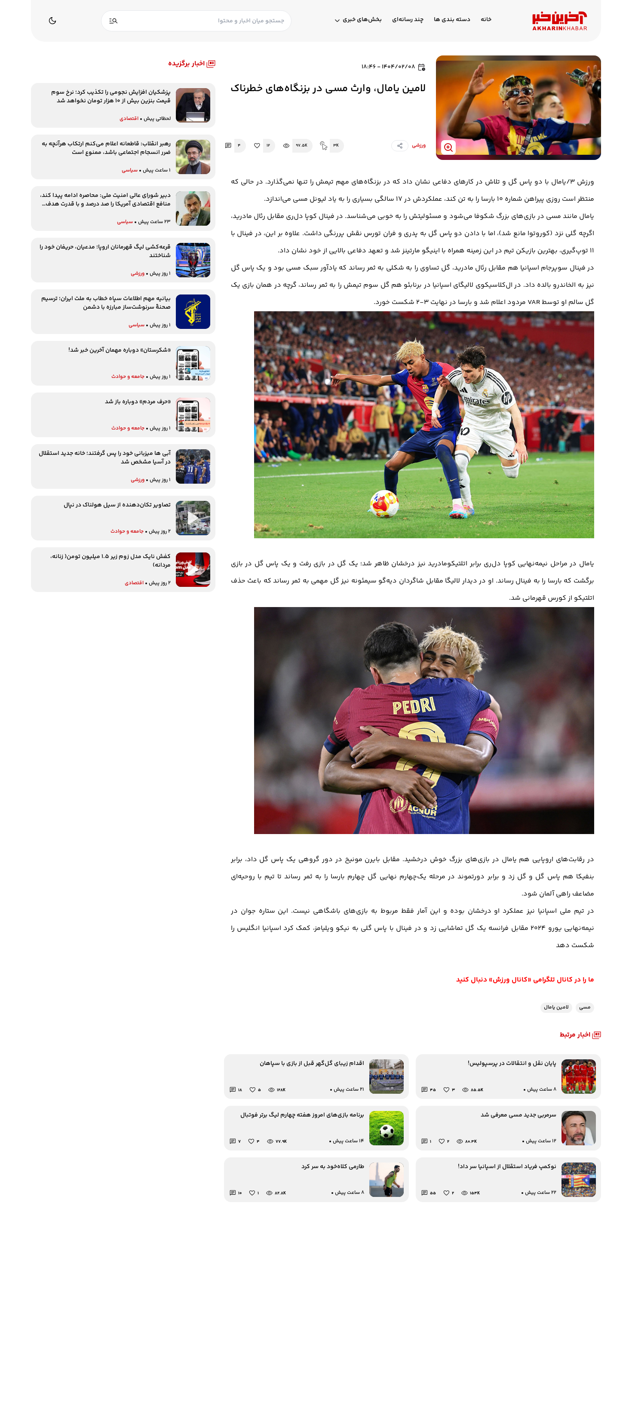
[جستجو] (113, 20)
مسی (585, 1007)
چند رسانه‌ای (407, 20)
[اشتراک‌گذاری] (399, 145)
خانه (486, 20)
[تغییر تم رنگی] (52, 20)
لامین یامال (556, 1007)
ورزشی (419, 145)
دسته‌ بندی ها (452, 20)
